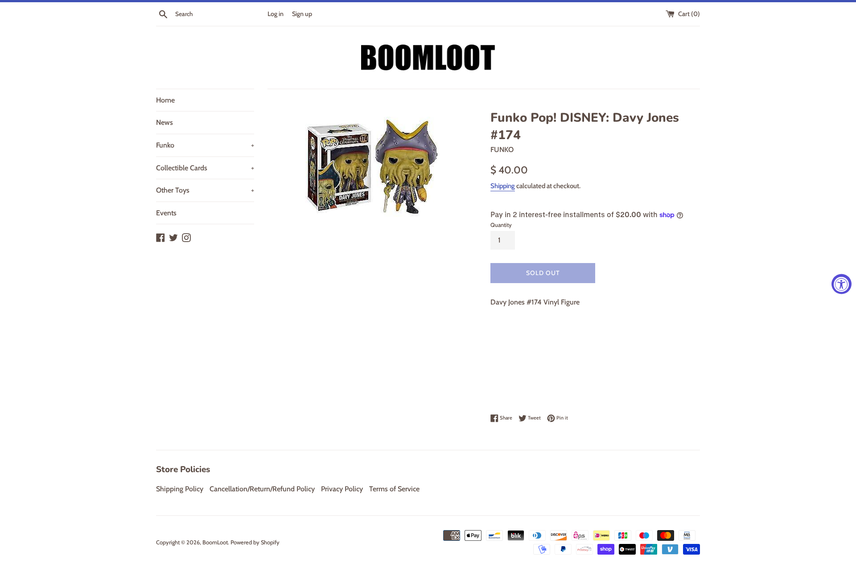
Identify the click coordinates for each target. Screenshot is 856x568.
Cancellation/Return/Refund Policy (262, 489)
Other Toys (205, 190)
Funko (205, 145)
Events (166, 213)
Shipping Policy (179, 489)
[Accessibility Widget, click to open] (841, 284)
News (164, 122)
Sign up (302, 14)
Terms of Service (394, 489)
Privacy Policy (342, 489)
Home (165, 100)
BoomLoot (215, 542)
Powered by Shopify (255, 542)
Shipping (502, 186)
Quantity (501, 225)
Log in (276, 14)
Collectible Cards (205, 168)
